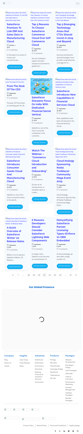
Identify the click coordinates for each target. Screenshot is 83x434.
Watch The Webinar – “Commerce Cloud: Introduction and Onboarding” (39, 161)
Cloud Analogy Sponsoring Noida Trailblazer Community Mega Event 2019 (65, 171)
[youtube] (68, 431)
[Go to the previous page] (13, 275)
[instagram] (77, 431)
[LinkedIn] (64, 431)
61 (71, 275)
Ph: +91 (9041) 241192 (41, 344)
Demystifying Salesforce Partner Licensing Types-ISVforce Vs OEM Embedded (66, 230)
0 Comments (13, 50)
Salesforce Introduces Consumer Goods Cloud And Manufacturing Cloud (16, 171)
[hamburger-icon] (77, 3)
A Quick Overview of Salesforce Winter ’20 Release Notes (15, 234)
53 (55, 275)
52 (50, 275)
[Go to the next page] (76, 275)
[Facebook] (55, 431)
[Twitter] (59, 431)
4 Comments (63, 190)
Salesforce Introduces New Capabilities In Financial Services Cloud (66, 98)
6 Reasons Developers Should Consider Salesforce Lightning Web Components (40, 230)
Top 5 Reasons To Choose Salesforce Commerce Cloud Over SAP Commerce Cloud (41, 34)
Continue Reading (16, 66)
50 (39, 275)
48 (29, 275)
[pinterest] (73, 431)
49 (34, 275)
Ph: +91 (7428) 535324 (23, 329)
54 (60, 275)
